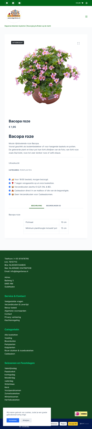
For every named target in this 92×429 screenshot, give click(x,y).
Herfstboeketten (12, 400)
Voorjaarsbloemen (13, 390)
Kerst (7, 387)
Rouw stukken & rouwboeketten (19, 350)
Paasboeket (10, 371)
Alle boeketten (11, 335)
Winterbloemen (11, 396)
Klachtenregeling (12, 320)
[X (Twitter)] (13, 3)
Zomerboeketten (12, 393)
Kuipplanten (10, 347)
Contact (8, 314)
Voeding (8, 338)
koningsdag (10, 374)
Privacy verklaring (13, 317)
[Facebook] (7, 3)
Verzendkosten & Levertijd (17, 304)
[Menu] (86, 17)
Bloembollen (10, 341)
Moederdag (10, 378)
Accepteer (13, 420)
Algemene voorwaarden (15, 311)
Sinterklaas (9, 384)
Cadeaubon (10, 354)
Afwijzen (26, 420)
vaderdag (9, 381)
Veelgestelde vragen (14, 301)
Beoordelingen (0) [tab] (53, 206)
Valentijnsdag (11, 368)
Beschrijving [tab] (36, 206)
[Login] (86, 3)
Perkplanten (26, 170)
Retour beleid (11, 307)
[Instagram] (19, 3)
